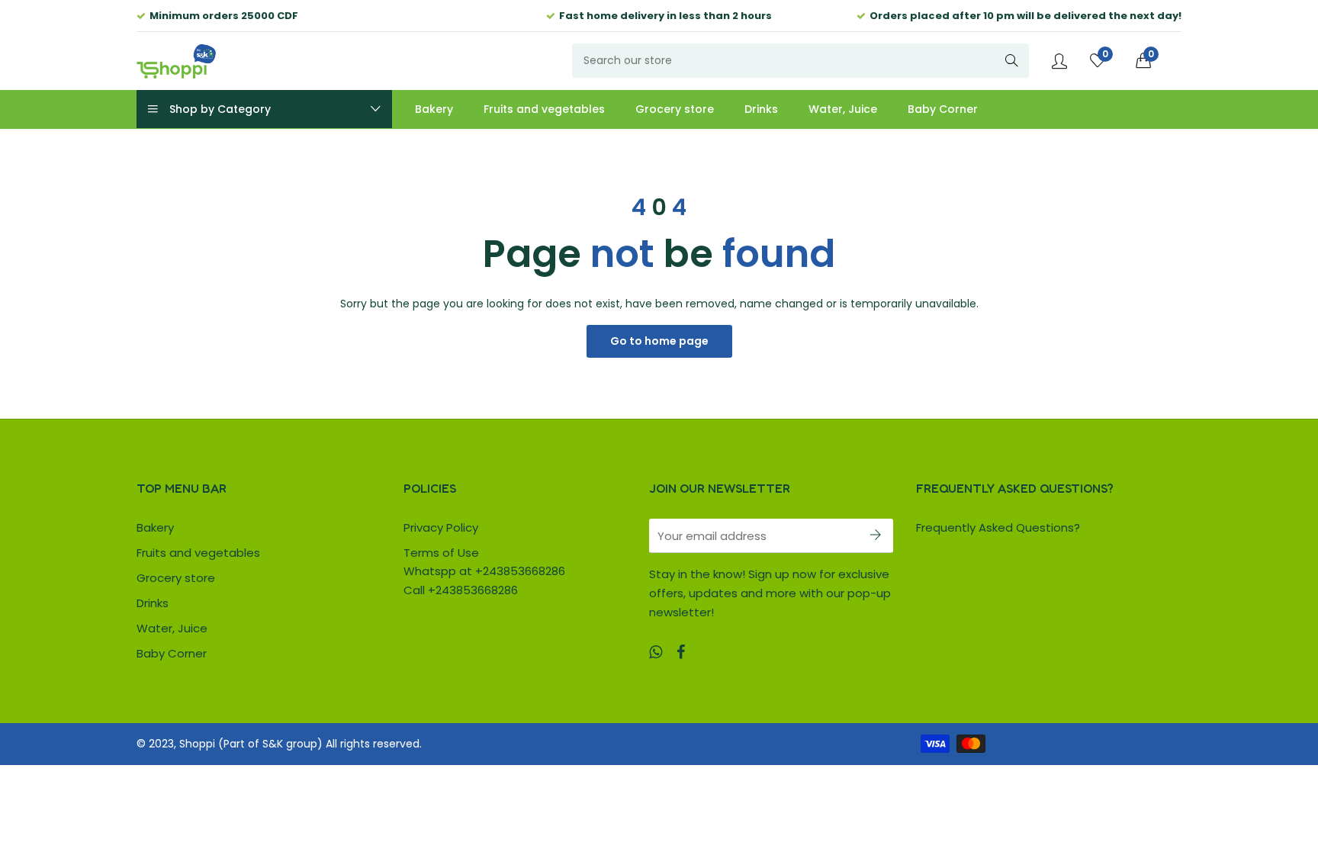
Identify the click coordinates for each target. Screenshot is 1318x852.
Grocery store (176, 578)
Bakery (155, 527)
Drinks (153, 603)
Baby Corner (172, 653)
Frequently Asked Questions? (998, 527)
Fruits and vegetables (198, 553)
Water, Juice (172, 628)
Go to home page (659, 341)
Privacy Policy (440, 527)
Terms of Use (441, 553)
